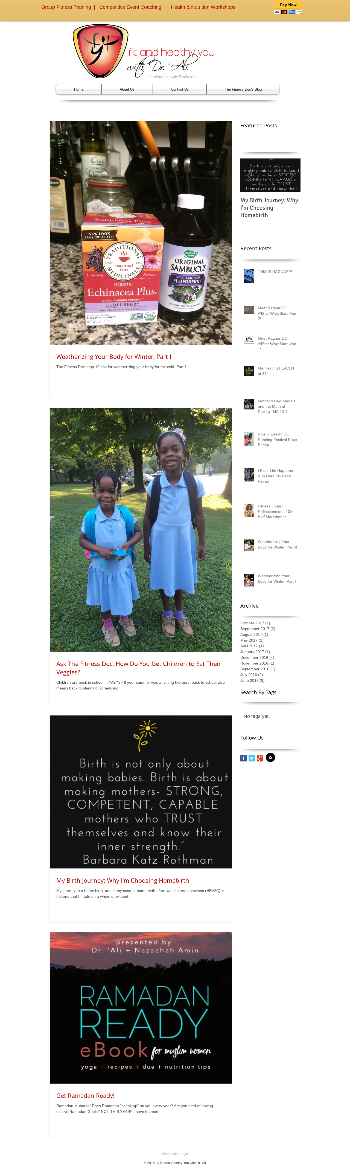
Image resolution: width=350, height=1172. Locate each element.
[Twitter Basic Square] (252, 758)
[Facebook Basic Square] (243, 758)
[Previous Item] (249, 175)
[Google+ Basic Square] (260, 758)
